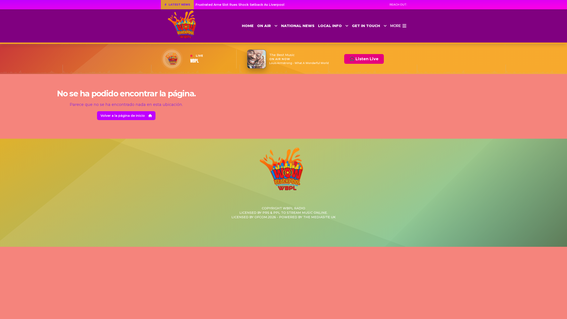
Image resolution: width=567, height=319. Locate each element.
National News (298, 26)
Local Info (330, 26)
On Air (264, 26)
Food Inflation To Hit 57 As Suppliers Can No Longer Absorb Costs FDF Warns (259, 5)
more (395, 26)
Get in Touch (366, 26)
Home (248, 26)
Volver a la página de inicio (123, 116)
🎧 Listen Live (364, 58)
